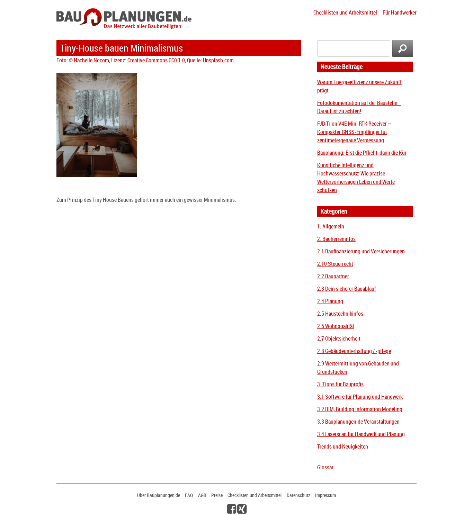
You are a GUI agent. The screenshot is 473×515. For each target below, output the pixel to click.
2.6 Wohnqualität (335, 326)
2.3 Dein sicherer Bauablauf (346, 288)
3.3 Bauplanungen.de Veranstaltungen (358, 421)
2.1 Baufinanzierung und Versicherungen (361, 251)
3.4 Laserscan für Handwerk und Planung (361, 434)
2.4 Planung (330, 301)
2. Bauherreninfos (336, 239)
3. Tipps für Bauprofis (340, 384)
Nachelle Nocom (91, 60)
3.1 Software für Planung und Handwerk (360, 396)
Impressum (325, 495)
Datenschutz (298, 495)
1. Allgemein (330, 226)
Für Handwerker (400, 12)
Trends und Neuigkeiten (342, 446)
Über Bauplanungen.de (158, 495)
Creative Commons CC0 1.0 (156, 60)
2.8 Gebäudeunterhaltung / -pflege (354, 351)
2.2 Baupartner (333, 276)
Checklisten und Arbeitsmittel (345, 12)
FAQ (189, 495)
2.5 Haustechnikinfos (340, 313)
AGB (202, 495)
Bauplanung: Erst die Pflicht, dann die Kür (362, 152)
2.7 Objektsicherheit (338, 338)
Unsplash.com (218, 60)
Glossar (325, 467)
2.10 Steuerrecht (335, 264)
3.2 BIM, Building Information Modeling (359, 409)
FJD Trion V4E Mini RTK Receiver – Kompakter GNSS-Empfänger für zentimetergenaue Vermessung (354, 132)
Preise (217, 495)
